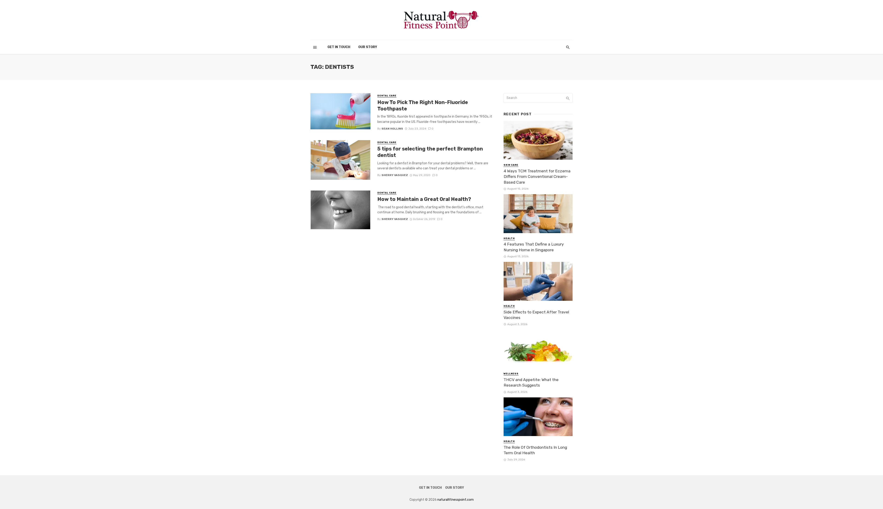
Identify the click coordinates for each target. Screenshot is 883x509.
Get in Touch (338, 47)
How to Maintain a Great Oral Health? (424, 199)
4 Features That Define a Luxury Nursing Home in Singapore (534, 247)
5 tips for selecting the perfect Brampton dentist (430, 152)
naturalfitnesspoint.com (455, 500)
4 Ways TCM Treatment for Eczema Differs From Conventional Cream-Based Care (537, 177)
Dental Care (386, 95)
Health (509, 238)
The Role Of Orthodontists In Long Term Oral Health (535, 450)
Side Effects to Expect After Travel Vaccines (536, 315)
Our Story (367, 47)
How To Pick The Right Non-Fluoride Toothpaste (422, 105)
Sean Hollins (392, 128)
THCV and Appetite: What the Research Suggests (531, 382)
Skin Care (511, 165)
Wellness (511, 373)
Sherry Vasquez (394, 175)
